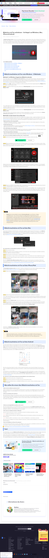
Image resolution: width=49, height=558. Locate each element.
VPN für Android (19, 543)
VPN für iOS (18, 542)
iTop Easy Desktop (10, 541)
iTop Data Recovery (11, 544)
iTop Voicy (9, 542)
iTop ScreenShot (10, 543)
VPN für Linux (19, 546)
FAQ (18, 5)
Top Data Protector (11, 545)
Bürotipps (27, 542)
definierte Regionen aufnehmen (30, 125)
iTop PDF (9, 546)
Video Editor (11, 5)
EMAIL (16, 482)
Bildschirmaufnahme (28, 544)
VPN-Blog (27, 541)
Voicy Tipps (27, 543)
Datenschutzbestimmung (4, 555)
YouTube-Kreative (44, 543)
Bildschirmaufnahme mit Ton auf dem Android (11, 67)
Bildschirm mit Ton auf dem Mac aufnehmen (14, 234)
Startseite (3, 26)
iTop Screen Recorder (6, 119)
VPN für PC (18, 541)
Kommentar (5, 484)
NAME (4, 482)
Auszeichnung (44, 542)
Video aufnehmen (12, 26)
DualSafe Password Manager (11, 548)
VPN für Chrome (19, 544)
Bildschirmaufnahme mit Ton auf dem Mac (10, 64)
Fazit (5, 70)
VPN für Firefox (19, 545)
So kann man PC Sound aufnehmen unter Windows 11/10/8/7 (19, 426)
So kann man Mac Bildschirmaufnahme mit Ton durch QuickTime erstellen (22, 262)
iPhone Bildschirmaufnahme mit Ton (13, 269)
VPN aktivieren (37, 542)
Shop (36, 3)
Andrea (4, 36)
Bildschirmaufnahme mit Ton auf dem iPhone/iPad (11, 66)
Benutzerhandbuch (37, 541)
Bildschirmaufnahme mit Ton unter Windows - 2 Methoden (13, 63)
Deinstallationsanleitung (38, 543)
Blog (15, 5)
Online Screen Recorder (11, 549)
